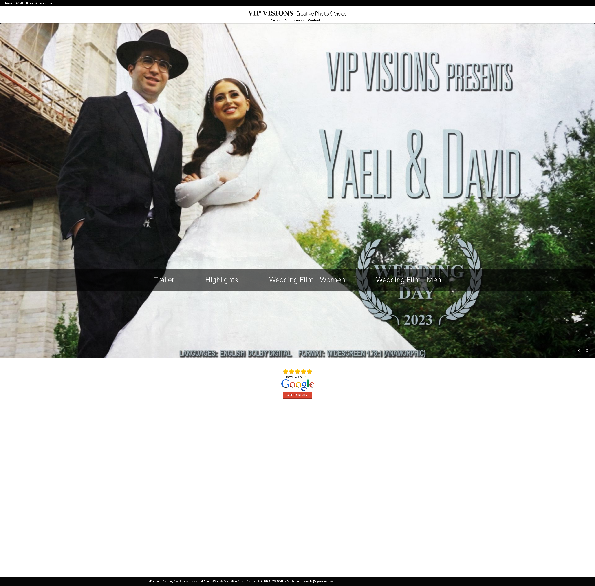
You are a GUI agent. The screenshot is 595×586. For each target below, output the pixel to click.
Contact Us (316, 20)
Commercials (294, 20)
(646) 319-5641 (15, 3)
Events (275, 20)
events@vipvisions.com (318, 581)
